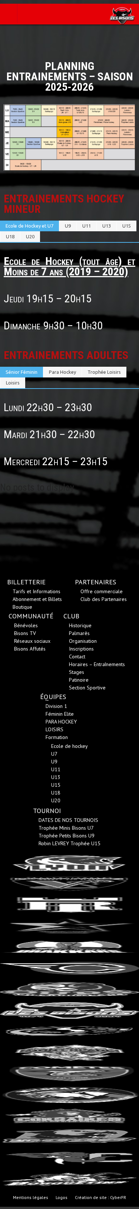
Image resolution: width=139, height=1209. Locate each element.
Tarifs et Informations (36, 591)
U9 (54, 761)
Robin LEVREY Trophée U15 (69, 843)
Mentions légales (30, 1197)
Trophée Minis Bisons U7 (66, 828)
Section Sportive (87, 687)
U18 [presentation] (10, 236)
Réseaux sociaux (32, 641)
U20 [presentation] (30, 236)
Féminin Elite (60, 714)
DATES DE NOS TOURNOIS (68, 820)
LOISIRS (54, 729)
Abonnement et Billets (37, 599)
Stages (76, 672)
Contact (77, 656)
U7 (54, 753)
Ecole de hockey (69, 746)
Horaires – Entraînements (97, 664)
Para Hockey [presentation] (62, 372)
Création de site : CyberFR (100, 1197)
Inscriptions (81, 648)
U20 (55, 800)
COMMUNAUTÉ (31, 616)
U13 (55, 777)
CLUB (71, 616)
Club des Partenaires (103, 599)
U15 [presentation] (126, 225)
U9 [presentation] (68, 225)
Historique (80, 625)
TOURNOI (47, 810)
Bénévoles (26, 625)
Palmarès (79, 633)
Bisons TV (25, 633)
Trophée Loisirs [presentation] (104, 372)
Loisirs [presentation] (13, 382)
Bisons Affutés (30, 648)
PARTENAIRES (95, 582)
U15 (55, 785)
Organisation (83, 641)
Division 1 (56, 706)
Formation (57, 737)
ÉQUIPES (53, 696)
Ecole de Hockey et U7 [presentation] (29, 225)
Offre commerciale (101, 591)
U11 (55, 769)
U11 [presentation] (86, 225)
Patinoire (79, 679)
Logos (61, 1197)
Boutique (22, 607)
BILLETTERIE (26, 582)
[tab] (29, 226)
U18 (55, 792)
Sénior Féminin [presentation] (21, 372)
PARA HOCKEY (61, 721)
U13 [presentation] (106, 225)
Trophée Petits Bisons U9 (67, 835)
